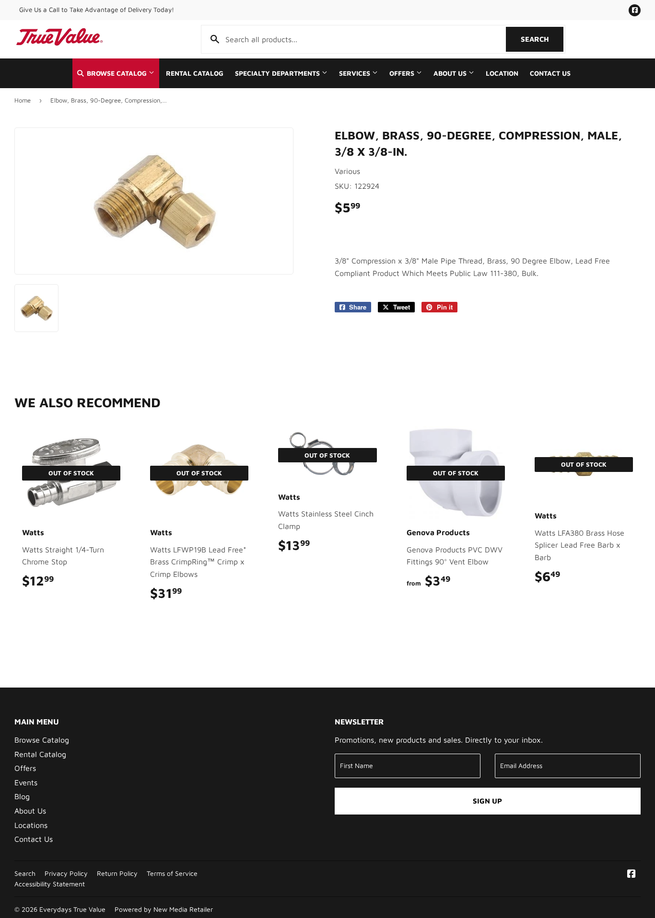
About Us (450, 73)
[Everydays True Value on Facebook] (631, 874)
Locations (30, 825)
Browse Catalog (117, 73)
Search (542, 39)
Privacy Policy (66, 873)
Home (22, 100)
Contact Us (550, 73)
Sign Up (487, 801)
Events (25, 782)
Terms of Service (172, 873)
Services (355, 73)
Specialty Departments (278, 73)
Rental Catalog (194, 73)
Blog (22, 796)
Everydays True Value (72, 909)
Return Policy (117, 873)
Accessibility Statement (49, 884)
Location (502, 73)
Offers (402, 73)
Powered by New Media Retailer (164, 909)
